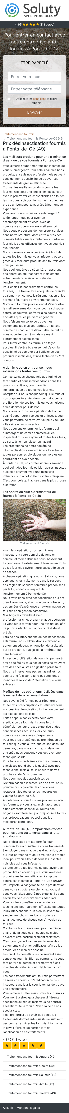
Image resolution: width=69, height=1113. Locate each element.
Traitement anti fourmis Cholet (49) (31, 1066)
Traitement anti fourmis (18, 134)
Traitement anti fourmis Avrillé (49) (30, 1084)
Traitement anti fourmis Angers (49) (31, 1056)
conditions (39, 98)
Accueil (8, 1108)
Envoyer (34, 112)
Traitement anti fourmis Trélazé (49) (31, 1093)
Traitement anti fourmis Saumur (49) (31, 1075)
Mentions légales (28, 1108)
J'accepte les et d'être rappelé (36, 100)
